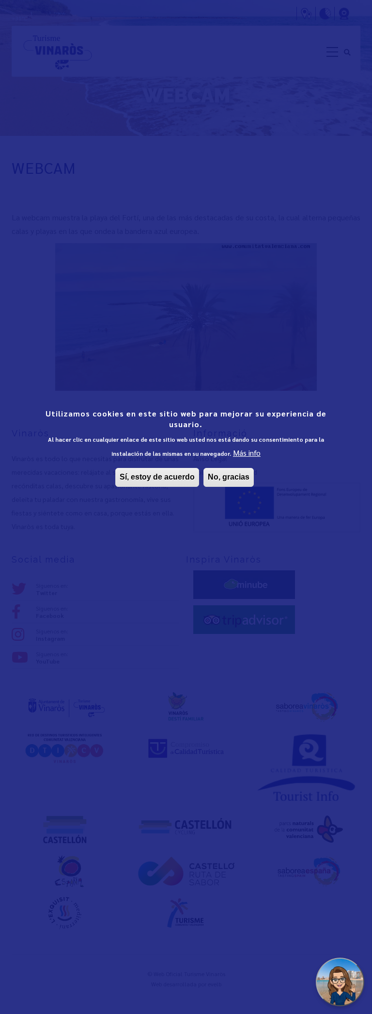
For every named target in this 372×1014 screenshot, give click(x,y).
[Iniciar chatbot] (340, 982)
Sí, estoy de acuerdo (157, 477)
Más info (247, 453)
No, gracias (228, 477)
